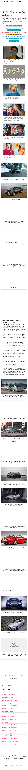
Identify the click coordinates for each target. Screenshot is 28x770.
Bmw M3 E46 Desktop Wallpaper (9, 730)
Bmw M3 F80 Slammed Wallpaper (9, 700)
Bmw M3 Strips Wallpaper (7, 697)
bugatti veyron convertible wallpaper (14, 38)
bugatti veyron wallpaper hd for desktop (14, 28)
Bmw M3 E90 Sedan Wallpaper (9, 719)
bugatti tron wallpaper (14, 41)
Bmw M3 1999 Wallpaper (7, 703)
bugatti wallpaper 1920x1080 (14, 30)
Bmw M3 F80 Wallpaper (7, 708)
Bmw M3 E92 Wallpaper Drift (8, 722)
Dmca (6, 765)
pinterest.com (9, 685)
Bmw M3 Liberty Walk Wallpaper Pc (10, 714)
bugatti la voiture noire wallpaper (14, 34)
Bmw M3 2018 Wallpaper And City (9, 733)
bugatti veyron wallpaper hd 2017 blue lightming (14, 36)
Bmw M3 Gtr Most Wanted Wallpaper (10, 705)
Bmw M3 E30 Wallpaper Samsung (9, 738)
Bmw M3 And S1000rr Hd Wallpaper (10, 744)
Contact (12, 765)
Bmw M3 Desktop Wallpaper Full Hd (10, 736)
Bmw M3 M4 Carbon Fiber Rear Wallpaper (11, 725)
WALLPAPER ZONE (13, 1)
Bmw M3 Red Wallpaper (7, 692)
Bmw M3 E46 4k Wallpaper (8, 711)
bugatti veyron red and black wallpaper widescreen (14, 32)
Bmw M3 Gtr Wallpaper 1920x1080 (10, 741)
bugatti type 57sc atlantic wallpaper (14, 25)
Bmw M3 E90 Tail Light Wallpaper (9, 694)
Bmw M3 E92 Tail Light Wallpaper (9, 727)
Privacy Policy (19, 765)
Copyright (14, 767)
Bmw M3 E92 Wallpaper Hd (8, 716)
